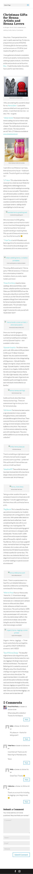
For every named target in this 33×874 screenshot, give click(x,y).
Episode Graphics (10, 347)
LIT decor (7, 180)
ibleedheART (8, 469)
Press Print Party (9, 283)
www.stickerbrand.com (10, 134)
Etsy (4, 66)
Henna (14, 30)
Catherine (11, 786)
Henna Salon (12, 105)
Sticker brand (8, 118)
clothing (5, 30)
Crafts (10, 30)
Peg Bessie (7, 509)
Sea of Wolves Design (11, 653)
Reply (26, 719)
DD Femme (7, 410)
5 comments (20, 30)
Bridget (7, 27)
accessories (21, 27)
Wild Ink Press (8, 593)
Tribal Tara (7, 240)
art (25, 27)
